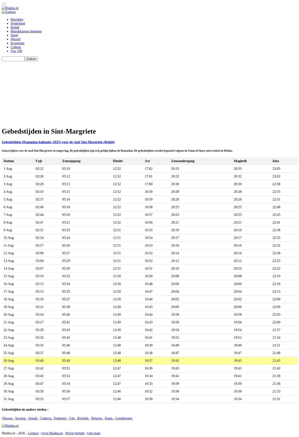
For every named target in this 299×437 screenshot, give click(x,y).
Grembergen (123, 418)
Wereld (15, 39)
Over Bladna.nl (52, 433)
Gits (72, 418)
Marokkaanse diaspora (26, 31)
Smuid (33, 418)
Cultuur (16, 47)
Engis (109, 418)
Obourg (7, 418)
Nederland (18, 23)
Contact (33, 433)
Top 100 (16, 51)
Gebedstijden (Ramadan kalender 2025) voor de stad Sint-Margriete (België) (58, 142)
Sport (14, 35)
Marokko (17, 19)
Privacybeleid (74, 433)
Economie (18, 43)
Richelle (83, 418)
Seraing (20, 418)
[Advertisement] (133, 92)
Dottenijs (60, 418)
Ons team (93, 433)
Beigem (97, 418)
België (15, 27)
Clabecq (46, 418)
